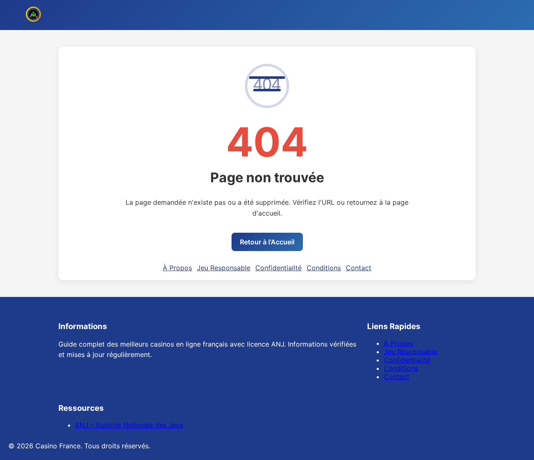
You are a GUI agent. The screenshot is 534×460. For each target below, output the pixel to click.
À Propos (177, 268)
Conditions (324, 268)
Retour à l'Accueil (267, 242)
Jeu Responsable (223, 268)
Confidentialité (278, 268)
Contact (358, 268)
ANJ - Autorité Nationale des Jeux (129, 425)
